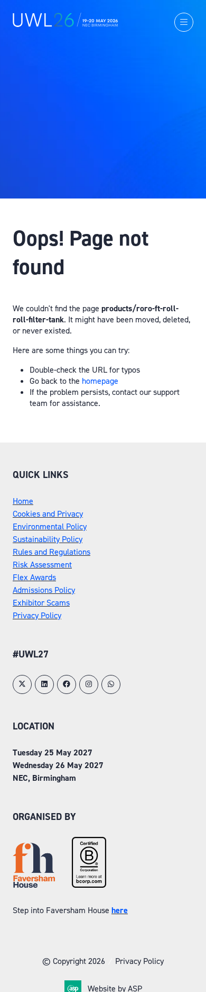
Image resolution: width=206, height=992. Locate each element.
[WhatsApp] (110, 684)
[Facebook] (66, 684)
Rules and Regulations (51, 551)
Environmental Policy (50, 526)
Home (23, 501)
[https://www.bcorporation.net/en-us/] (89, 884)
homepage (100, 380)
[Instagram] (88, 684)
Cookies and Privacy (48, 513)
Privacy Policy (37, 615)
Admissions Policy (44, 590)
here (119, 910)
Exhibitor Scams (41, 602)
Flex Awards (34, 577)
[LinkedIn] (44, 684)
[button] (183, 22)
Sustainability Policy (47, 539)
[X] (22, 684)
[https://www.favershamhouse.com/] (34, 884)
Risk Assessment (42, 564)
